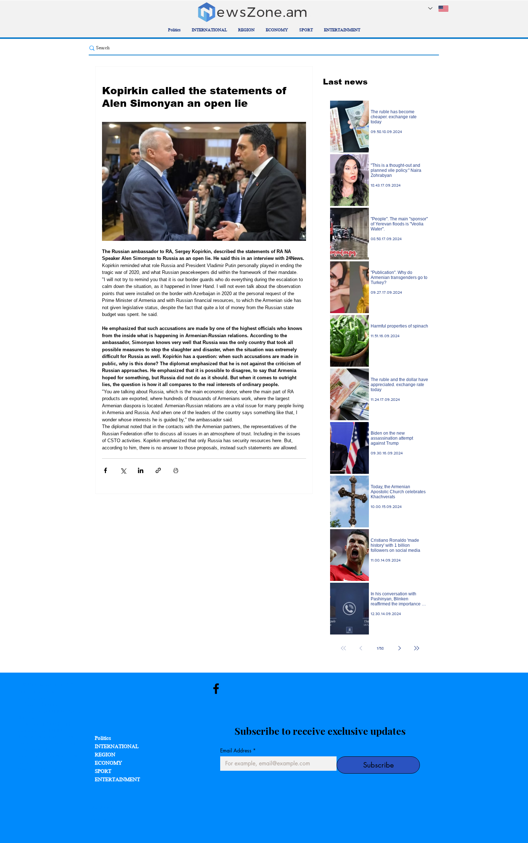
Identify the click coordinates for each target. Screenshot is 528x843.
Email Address (238, 750)
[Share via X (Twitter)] (123, 470)
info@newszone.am (55, 768)
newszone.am (46, 684)
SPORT (103, 771)
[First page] (343, 648)
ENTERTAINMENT (117, 780)
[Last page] (416, 648)
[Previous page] (360, 648)
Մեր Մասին (101, 808)
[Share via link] (158, 470)
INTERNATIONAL (117, 747)
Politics (103, 738)
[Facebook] (216, 689)
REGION (105, 755)
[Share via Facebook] (105, 470)
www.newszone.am (36, 756)
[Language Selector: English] (438, 8)
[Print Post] (175, 470)
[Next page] (399, 648)
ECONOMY (108, 763)
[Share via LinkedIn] (140, 470)
